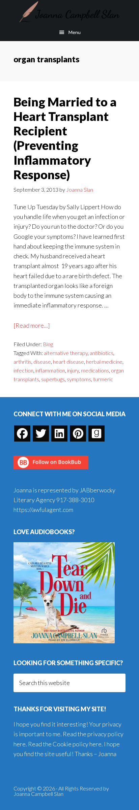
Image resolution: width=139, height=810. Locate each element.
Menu (74, 32)
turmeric (103, 379)
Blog (48, 344)
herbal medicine (104, 361)
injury (73, 370)
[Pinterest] (78, 433)
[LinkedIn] (59, 433)
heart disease (68, 361)
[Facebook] (22, 433)
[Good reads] (96, 433)
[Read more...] (31, 325)
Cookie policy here (77, 744)
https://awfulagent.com (43, 509)
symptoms (79, 379)
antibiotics (101, 353)
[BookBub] (50, 471)
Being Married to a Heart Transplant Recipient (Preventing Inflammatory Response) (65, 138)
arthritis (22, 361)
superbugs (53, 379)
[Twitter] (41, 433)
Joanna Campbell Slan (69, 12)
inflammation (50, 370)
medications (95, 370)
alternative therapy (66, 353)
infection (23, 370)
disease (42, 361)
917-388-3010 (75, 500)
